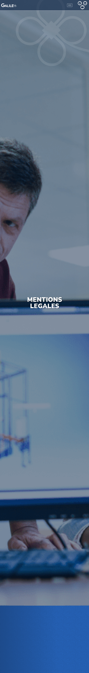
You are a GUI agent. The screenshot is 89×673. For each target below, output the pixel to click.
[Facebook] (80, 3)
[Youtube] (82, 7)
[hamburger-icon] (69, 5)
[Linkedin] (85, 3)
